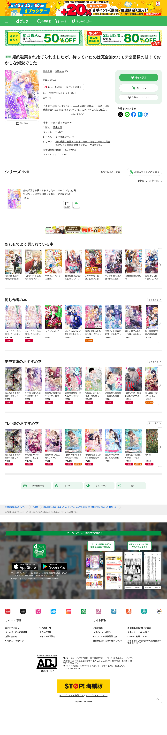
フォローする (66, 71)
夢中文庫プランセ (64, 137)
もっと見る (153, 300)
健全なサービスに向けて (138, 632)
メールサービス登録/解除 (16, 632)
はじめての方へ (12, 628)
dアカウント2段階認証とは (105, 636)
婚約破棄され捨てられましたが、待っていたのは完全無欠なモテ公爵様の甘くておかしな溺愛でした (50, 192)
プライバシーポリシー (103, 632)
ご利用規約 (98, 628)
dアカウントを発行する (72, 695)
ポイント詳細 (72, 87)
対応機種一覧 (45, 628)
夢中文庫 (57, 127)
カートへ (141, 88)
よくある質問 (45, 632)
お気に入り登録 (112, 172)
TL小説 (59, 132)
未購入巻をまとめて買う (146, 172)
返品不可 (47, 98)
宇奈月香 (47, 71)
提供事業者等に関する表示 (139, 628)
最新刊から (155, 181)
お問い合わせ (11, 636)
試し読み (24, 123)
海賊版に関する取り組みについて (108, 641)
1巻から (142, 181)
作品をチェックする (141, 97)
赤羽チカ (59, 71)
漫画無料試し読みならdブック (16, 507)
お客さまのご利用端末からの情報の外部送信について (144, 642)
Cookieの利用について (138, 636)
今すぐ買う (141, 77)
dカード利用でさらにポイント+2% (58, 93)
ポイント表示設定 (47, 636)
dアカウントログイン (14, 641)
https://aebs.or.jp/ (72, 668)
